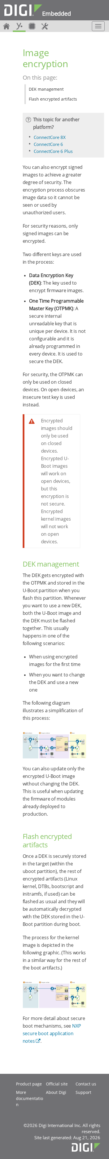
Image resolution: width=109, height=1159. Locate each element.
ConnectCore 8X (50, 137)
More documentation (29, 1098)
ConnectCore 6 (48, 144)
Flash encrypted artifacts (53, 99)
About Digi (56, 1092)
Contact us (86, 1084)
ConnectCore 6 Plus (53, 151)
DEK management (46, 89)
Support (83, 1092)
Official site (57, 1084)
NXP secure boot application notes (52, 1033)
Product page (29, 1084)
